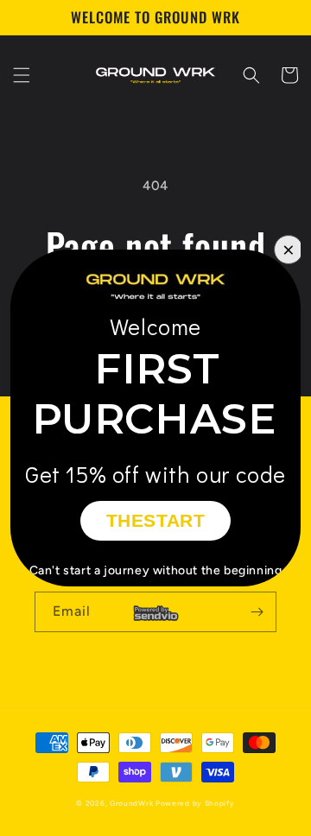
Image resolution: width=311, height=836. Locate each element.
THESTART (156, 520)
